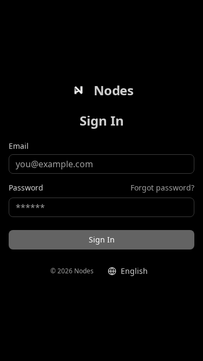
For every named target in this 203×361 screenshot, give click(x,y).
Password (26, 188)
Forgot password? (162, 187)
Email (19, 146)
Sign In (102, 239)
